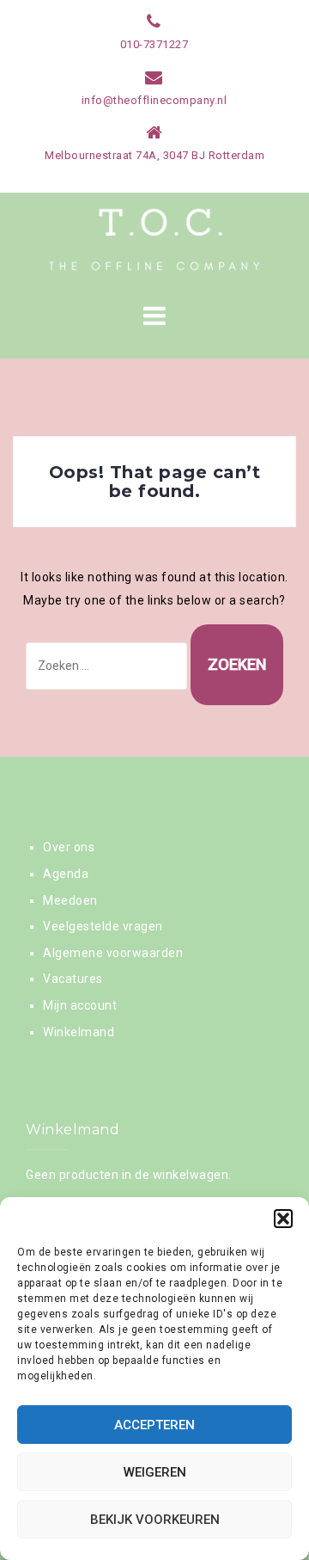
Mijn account (80, 1005)
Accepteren (154, 1425)
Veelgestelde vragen (103, 926)
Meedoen (70, 900)
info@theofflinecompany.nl (154, 100)
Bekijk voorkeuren (155, 1519)
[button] (283, 1218)
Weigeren (155, 1472)
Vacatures (73, 979)
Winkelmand (78, 1032)
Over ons (68, 847)
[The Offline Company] (154, 239)
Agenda (65, 874)
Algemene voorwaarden (113, 953)
